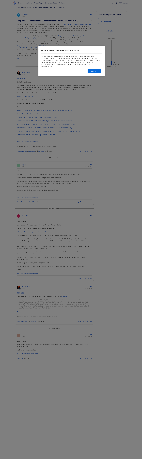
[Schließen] (102, 48)
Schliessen (94, 71)
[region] (71, 61)
